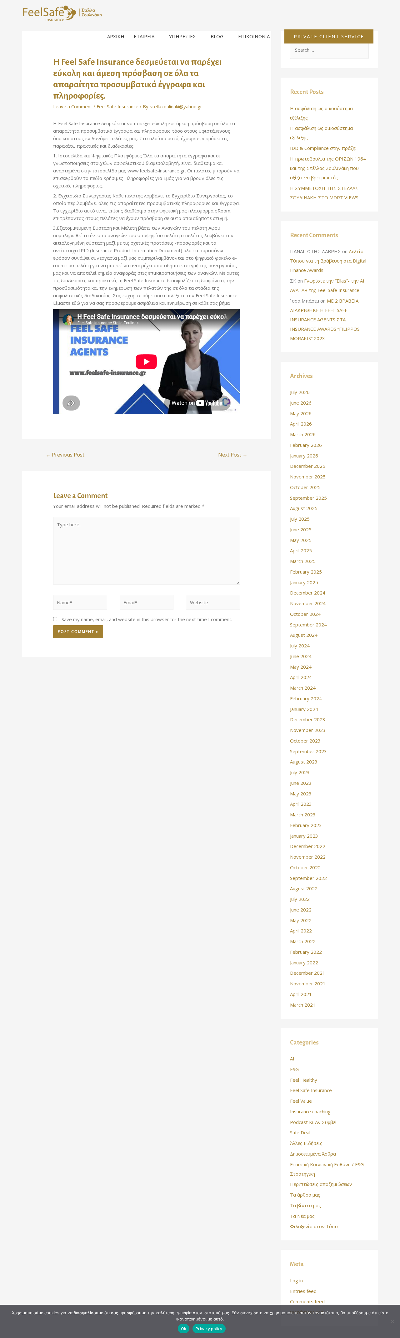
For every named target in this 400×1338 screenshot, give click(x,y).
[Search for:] (329, 50)
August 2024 (304, 635)
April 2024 (301, 677)
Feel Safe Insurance (117, 106)
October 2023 (305, 741)
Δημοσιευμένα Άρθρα (313, 1154)
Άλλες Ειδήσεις (306, 1143)
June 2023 (301, 783)
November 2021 (308, 983)
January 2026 (304, 455)
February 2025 (306, 572)
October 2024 (305, 614)
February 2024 (306, 698)
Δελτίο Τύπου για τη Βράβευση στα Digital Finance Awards (328, 260)
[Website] (213, 603)
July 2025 (300, 519)
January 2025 (304, 582)
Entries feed (303, 1291)
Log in (296, 1280)
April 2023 (301, 804)
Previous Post (65, 454)
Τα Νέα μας (302, 1216)
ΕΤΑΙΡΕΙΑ (144, 36)
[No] (392, 1321)
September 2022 (308, 878)
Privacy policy (209, 1328)
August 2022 (304, 888)
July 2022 (300, 899)
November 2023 (308, 730)
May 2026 (301, 413)
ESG (294, 1069)
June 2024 (301, 656)
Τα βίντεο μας (305, 1205)
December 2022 (307, 846)
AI (292, 1058)
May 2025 (301, 540)
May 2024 (301, 667)
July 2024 (300, 645)
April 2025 (301, 550)
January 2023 (304, 836)
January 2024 (304, 709)
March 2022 (303, 941)
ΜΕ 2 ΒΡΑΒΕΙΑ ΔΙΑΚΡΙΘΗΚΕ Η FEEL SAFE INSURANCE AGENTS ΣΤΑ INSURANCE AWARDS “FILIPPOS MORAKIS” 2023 (325, 319)
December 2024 (307, 593)
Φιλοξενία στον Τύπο (314, 1226)
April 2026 (301, 424)
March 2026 (303, 434)
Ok (184, 1328)
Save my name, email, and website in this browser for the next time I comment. (147, 619)
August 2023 (304, 761)
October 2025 (305, 487)
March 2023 (303, 814)
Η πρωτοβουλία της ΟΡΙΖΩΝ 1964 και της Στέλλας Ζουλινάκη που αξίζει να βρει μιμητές (328, 168)
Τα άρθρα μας (305, 1195)
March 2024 (303, 688)
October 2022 (305, 867)
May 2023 (301, 793)
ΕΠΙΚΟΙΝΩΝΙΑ (254, 36)
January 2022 (304, 962)
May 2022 (301, 920)
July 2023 (300, 772)
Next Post (233, 454)
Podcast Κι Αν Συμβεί (313, 1122)
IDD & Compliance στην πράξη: (323, 148)
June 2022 (301, 909)
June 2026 (301, 403)
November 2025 (308, 476)
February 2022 (306, 952)
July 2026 (300, 392)
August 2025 (304, 508)
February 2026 (306, 445)
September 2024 (308, 624)
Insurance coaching (310, 1111)
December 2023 (307, 719)
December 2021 (307, 973)
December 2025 (307, 466)
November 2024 (308, 603)
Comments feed (307, 1301)
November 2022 (308, 857)
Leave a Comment (72, 106)
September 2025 (308, 498)
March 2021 (303, 1005)
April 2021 (301, 994)
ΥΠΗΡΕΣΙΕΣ (182, 36)
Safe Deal (300, 1132)
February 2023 (306, 825)
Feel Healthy (303, 1080)
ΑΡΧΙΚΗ (115, 36)
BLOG (217, 36)
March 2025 (303, 561)
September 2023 (308, 751)
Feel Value (301, 1101)
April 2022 (301, 930)
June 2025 (301, 529)
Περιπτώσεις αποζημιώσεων (321, 1184)
